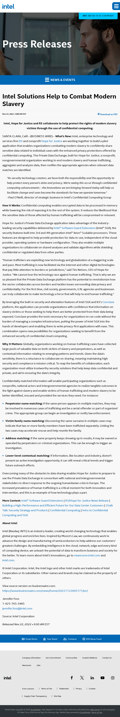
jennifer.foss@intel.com (17, 608)
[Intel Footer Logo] (8, 677)
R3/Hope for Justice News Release (87, 500)
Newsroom (26, 665)
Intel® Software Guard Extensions (75, 228)
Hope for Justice (51, 141)
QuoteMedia (35, 709)
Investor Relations (89, 658)
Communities (71, 658)
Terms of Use (96, 712)
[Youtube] (102, 678)
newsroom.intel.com (87, 555)
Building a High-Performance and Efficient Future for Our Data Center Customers (53, 505)
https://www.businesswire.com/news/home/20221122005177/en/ (45, 591)
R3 (20, 141)
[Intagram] (112, 678)
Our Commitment (53, 658)
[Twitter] (82, 678)
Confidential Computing (65, 510)
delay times (95, 709)
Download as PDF (109, 114)
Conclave (108, 302)
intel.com (8, 560)
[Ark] (71, 678)
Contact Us (107, 658)
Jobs (38, 665)
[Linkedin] (92, 678)
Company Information (31, 658)
